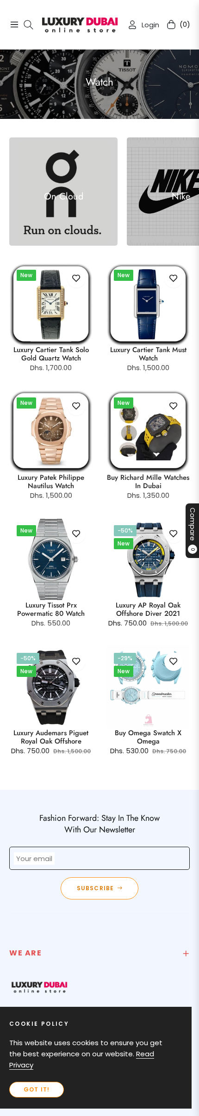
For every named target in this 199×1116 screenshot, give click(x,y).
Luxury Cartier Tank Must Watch (148, 354)
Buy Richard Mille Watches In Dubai (148, 481)
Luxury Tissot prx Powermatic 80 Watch (51, 609)
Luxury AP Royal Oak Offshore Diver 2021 (148, 609)
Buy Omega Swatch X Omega (148, 737)
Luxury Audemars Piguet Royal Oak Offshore (50, 737)
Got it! (37, 1089)
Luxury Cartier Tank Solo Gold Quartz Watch (51, 354)
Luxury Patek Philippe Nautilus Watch (51, 481)
